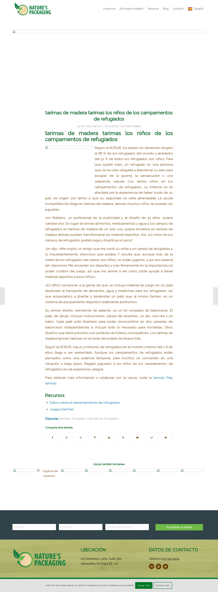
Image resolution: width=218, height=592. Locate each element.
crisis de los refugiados (103, 418)
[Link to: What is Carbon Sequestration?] (49, 480)
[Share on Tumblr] (123, 437)
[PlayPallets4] (109, 68)
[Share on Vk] (137, 437)
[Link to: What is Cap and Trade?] (73, 480)
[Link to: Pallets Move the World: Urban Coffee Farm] (144, 480)
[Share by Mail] (166, 437)
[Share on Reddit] (152, 437)
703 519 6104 (170, 558)
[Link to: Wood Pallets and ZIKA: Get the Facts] (192, 480)
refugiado (78, 418)
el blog (113, 126)
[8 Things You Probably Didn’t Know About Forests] (215, 296)
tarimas (65, 418)
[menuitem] (109, 9)
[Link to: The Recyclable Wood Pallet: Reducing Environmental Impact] (97, 480)
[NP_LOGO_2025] (33, 9)
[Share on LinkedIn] (109, 437)
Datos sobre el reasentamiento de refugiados (85, 402)
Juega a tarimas (62, 409)
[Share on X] (67, 437)
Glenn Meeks (133, 126)
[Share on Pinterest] (95, 437)
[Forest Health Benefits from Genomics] (2, 296)
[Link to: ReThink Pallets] (120, 480)
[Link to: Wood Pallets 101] (168, 480)
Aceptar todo (144, 585)
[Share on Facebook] (52, 437)
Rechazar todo (163, 585)
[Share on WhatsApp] (81, 437)
